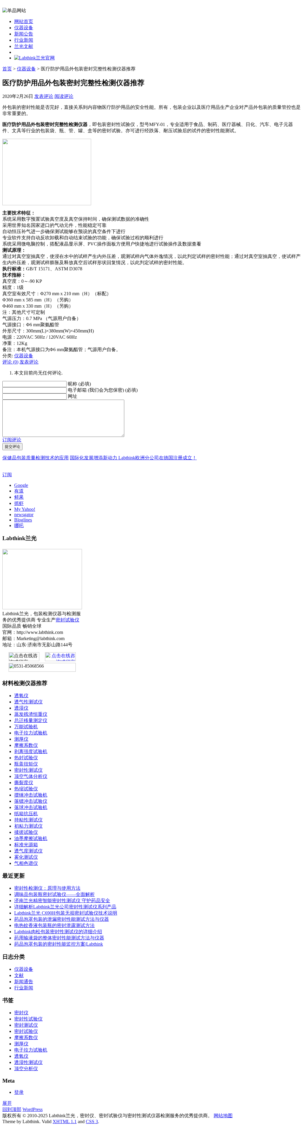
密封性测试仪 (28, 770)
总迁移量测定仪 (30, 720)
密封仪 (21, 1012)
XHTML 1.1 (65, 1121)
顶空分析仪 (26, 1068)
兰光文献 (23, 46)
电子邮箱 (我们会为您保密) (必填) (103, 390)
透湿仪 (21, 707)
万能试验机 (26, 726)
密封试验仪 (67, 619)
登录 (19, 1092)
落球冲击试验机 (30, 807)
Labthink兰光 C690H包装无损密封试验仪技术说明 (65, 912)
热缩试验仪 (26, 788)
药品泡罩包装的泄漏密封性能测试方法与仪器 (61, 919)
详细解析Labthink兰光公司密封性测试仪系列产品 (65, 906)
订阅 (7, 474)
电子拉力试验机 (30, 732)
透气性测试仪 (28, 701)
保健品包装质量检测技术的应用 (35, 457)
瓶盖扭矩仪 (26, 763)
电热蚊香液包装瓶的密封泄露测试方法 (54, 925)
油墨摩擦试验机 (30, 838)
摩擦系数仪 (26, 745)
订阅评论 (11, 439)
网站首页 (23, 21)
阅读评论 (63, 96)
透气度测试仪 (28, 850)
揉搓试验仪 (26, 832)
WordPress (32, 1109)
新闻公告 (23, 33)
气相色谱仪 (26, 863)
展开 (7, 1103)
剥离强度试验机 (30, 751)
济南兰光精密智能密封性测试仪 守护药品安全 (62, 900)
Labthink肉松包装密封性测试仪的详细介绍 (58, 931)
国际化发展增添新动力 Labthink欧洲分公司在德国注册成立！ (133, 457)
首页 (7, 68)
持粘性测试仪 (28, 819)
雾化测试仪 (26, 857)
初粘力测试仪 (28, 826)
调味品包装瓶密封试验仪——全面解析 (54, 894)
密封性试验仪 (28, 1018)
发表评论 (43, 96)
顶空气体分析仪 (30, 776)
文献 (19, 975)
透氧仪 (21, 695)
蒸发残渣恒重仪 (30, 714)
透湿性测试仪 (28, 1062)
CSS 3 (92, 1121)
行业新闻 (23, 40)
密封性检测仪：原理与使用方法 (47, 888)
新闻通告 (23, 981)
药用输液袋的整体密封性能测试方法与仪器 (59, 937)
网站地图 (223, 1115)
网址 (72, 396)
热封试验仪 (26, 757)
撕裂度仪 (23, 782)
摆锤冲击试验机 (30, 794)
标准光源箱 (26, 844)
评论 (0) (10, 361)
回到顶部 (11, 1109)
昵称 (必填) (79, 383)
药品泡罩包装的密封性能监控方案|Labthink (58, 944)
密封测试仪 (26, 1025)
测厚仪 (21, 739)
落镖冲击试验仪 (30, 801)
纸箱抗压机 (26, 813)
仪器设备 (23, 27)
